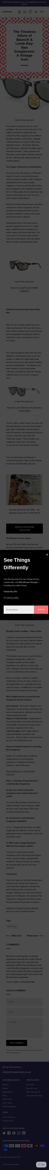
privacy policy (12, 598)
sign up (41, 610)
